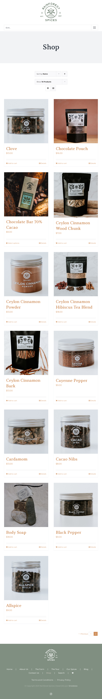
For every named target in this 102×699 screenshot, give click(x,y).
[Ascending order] (64, 74)
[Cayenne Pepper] (76, 353)
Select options (13, 243)
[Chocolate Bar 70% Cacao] (26, 194)
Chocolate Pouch (72, 148)
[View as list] (53, 88)
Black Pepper (68, 532)
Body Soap (16, 532)
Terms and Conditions (42, 680)
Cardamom (16, 459)
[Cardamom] (26, 432)
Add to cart (12, 163)
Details (43, 163)
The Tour (55, 669)
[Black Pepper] (76, 505)
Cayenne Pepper (71, 380)
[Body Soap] (26, 505)
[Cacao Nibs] (76, 432)
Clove (11, 148)
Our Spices (72, 669)
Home (9, 669)
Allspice (13, 605)
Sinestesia (73, 686)
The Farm (39, 669)
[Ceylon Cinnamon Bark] (26, 353)
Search (61, 673)
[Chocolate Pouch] (76, 121)
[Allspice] (26, 578)
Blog (86, 669)
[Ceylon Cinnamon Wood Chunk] (76, 194)
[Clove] (26, 121)
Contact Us (34, 673)
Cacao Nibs (66, 459)
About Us (24, 669)
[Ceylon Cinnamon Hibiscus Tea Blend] (76, 274)
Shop (48, 673)
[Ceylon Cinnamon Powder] (26, 274)
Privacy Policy (64, 680)
